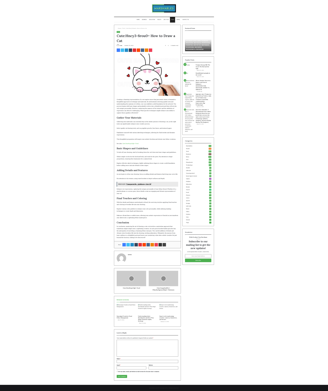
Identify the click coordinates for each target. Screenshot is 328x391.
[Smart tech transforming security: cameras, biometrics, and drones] (168, 309)
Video (187, 211)
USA (187, 159)
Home (138, 19)
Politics (188, 214)
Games (188, 178)
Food (187, 192)
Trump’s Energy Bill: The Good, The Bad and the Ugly (203, 66)
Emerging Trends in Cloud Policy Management (124, 317)
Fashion (188, 181)
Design (188, 203)
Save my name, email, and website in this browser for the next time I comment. (138, 371)
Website (151, 365)
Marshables (189, 146)
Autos (187, 198)
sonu (121, 45)
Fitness (188, 195)
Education (152, 19)
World (187, 148)
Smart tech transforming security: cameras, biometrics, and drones (168, 317)
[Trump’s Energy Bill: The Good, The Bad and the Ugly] (189, 66)
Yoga (187, 222)
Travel (178, 19)
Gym (187, 217)
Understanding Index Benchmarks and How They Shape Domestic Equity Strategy (146, 318)
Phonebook (189, 162)
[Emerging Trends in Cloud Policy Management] (126, 309)
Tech (172, 19)
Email (118, 365)
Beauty (188, 187)
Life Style (166, 19)
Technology (189, 165)
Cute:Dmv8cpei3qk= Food (130, 143)
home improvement (191, 176)
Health (159, 19)
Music (187, 208)
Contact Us (185, 19)
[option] (198, 41)
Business (144, 19)
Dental (188, 219)
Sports (188, 200)
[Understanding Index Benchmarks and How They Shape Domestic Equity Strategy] (147, 309)
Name (119, 358)
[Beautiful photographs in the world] (189, 75)
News (187, 156)
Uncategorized (190, 173)
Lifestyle (188, 170)
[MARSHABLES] (164, 8)
